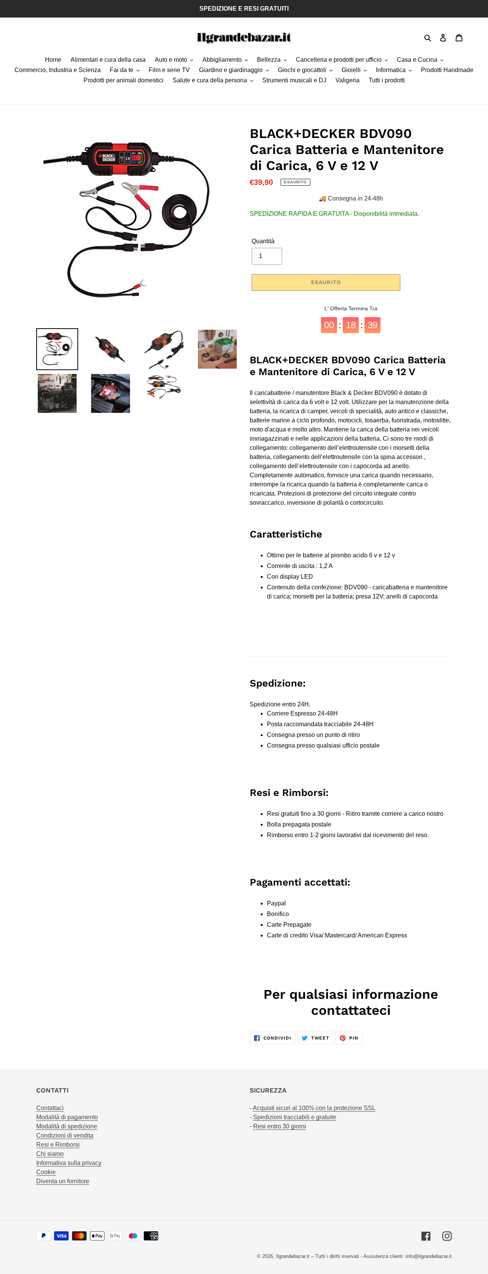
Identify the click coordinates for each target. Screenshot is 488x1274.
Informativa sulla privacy (68, 1163)
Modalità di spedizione (66, 1126)
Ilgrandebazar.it (293, 1256)
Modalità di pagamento (67, 1117)
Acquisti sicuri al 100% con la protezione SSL (314, 1108)
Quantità (263, 241)
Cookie (46, 1172)
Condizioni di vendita (64, 1135)
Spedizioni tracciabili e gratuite (294, 1117)
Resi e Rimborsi (58, 1144)
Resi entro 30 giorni (279, 1126)
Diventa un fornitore (62, 1181)
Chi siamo (50, 1153)
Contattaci (50, 1108)
